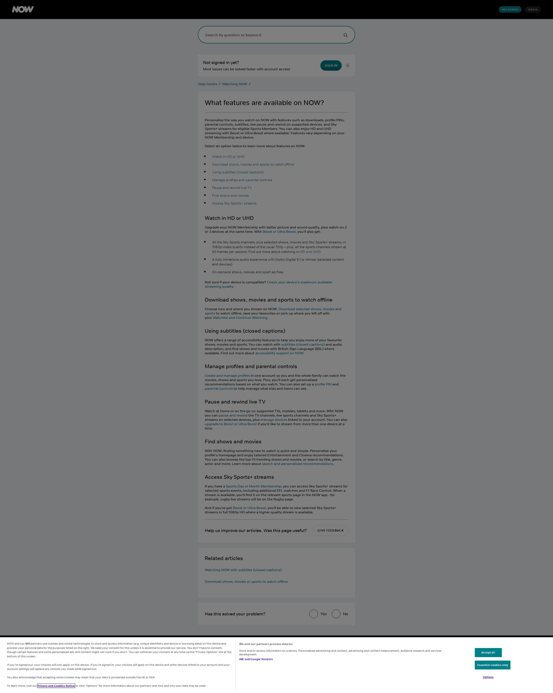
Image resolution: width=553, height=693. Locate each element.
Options (488, 677)
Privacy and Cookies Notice (56, 686)
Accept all (488, 652)
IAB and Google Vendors (256, 659)
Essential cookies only (492, 665)
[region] (276, 665)
